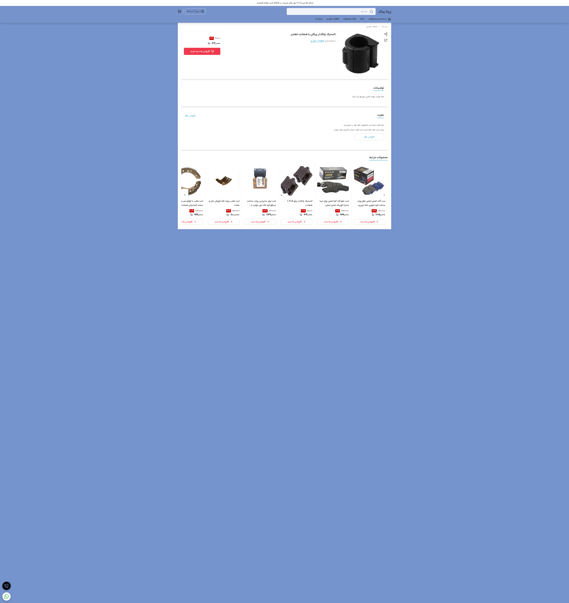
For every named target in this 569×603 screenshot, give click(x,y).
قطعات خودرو (372, 26)
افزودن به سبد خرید (200, 51)
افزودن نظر (190, 115)
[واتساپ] (6, 596)
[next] (184, 195)
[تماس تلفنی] (6, 586)
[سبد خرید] (179, 11)
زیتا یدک (385, 11)
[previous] (384, 195)
